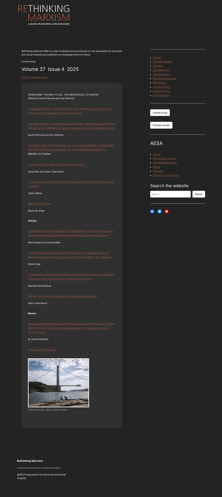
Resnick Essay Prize (166, 175)
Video (166, 91)
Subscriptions (161, 74)
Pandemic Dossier (164, 78)
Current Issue (160, 112)
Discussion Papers (165, 158)
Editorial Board (162, 61)
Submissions (161, 70)
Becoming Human (39, 203)
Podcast (158, 171)
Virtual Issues (161, 87)
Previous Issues (161, 125)
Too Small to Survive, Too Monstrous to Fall (56, 164)
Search (198, 194)
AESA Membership (165, 162)
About (157, 57)
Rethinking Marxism (30, 460)
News (156, 167)
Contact (158, 65)
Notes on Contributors (42, 349)
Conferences (161, 95)
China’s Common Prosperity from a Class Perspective (62, 296)
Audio (156, 91)
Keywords (159, 82)
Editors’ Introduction (34, 77)
